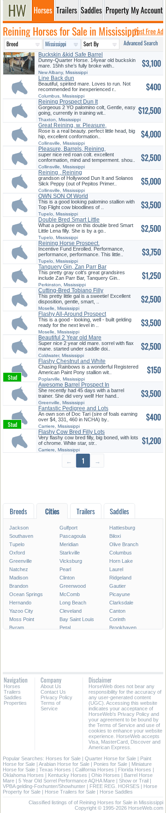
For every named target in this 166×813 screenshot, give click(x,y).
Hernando (20, 602)
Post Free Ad (148, 31)
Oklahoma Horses (23, 775)
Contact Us (53, 692)
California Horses (94, 769)
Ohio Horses (105, 775)
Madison (18, 577)
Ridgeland (120, 577)
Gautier (117, 586)
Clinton (67, 577)
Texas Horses (55, 769)
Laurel (116, 569)
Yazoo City (21, 611)
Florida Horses (134, 769)
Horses (12, 686)
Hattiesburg (122, 527)
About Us (51, 686)
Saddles (13, 697)
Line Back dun (56, 78)
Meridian (68, 544)
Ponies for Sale (110, 764)
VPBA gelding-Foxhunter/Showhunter (44, 786)
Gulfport (68, 527)
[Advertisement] (83, 484)
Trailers (12, 692)
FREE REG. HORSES (114, 786)
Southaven (21, 536)
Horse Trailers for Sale (70, 792)
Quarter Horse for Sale (110, 758)
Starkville (69, 552)
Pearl (65, 569)
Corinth (117, 619)
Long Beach (72, 602)
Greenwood (72, 586)
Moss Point (21, 619)
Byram (16, 627)
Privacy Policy (56, 697)
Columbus (120, 552)
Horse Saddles (116, 792)
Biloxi (115, 536)
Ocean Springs (26, 594)
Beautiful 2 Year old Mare (69, 337)
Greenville (20, 561)
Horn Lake (121, 561)
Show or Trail (133, 780)
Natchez (18, 569)
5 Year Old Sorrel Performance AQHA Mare (66, 780)
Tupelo (16, 544)
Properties (15, 703)
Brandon (18, 586)
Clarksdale (121, 602)
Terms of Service (50, 705)
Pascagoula (72, 536)
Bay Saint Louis (76, 619)
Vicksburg (70, 561)
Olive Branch (123, 544)
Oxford (17, 552)
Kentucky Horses (67, 775)
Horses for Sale (63, 758)
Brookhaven (122, 627)
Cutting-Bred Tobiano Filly (70, 290)
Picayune (119, 594)
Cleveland (70, 611)
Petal (65, 627)
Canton (117, 611)
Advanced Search (141, 43)
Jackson (19, 527)
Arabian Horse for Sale (64, 764)
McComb (69, 594)
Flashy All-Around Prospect (72, 314)
